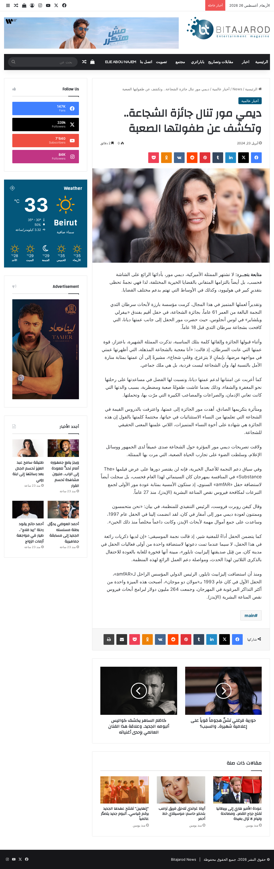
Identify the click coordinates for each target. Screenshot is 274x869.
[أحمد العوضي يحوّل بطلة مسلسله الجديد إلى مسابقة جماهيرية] (63, 509)
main (250, 615)
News (237, 89)
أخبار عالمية (221, 89)
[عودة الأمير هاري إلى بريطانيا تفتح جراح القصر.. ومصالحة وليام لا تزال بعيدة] (237, 790)
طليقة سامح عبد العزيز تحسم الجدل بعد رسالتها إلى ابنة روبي (28, 471)
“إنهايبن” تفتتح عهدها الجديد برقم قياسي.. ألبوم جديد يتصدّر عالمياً (125, 813)
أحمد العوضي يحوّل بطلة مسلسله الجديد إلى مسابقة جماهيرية (63, 533)
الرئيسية (261, 62)
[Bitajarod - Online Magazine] (228, 29)
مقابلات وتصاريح (220, 62)
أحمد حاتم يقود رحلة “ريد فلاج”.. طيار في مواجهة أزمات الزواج (30, 533)
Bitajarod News (183, 859)
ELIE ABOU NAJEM (120, 62)
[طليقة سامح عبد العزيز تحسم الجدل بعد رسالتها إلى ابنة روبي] (28, 448)
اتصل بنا (146, 62)
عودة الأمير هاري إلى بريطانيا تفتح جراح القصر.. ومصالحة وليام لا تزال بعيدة (239, 813)
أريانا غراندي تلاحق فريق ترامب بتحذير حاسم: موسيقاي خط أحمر (182, 813)
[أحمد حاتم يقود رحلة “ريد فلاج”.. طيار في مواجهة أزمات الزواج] (28, 509)
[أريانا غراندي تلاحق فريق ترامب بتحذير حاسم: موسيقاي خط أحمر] (181, 790)
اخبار (245, 62)
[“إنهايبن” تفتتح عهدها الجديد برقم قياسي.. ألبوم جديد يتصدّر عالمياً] (124, 790)
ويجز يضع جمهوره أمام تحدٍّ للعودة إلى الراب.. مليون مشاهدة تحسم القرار (65, 474)
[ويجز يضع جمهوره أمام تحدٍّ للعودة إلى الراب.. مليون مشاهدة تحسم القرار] (63, 448)
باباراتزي (197, 62)
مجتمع (180, 62)
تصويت (161, 62)
